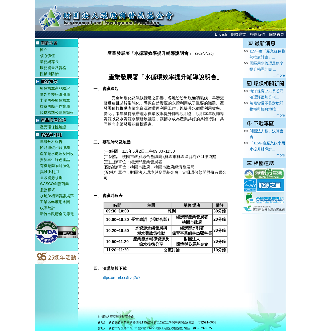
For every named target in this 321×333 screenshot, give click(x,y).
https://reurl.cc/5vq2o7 (121, 277)
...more (279, 75)
